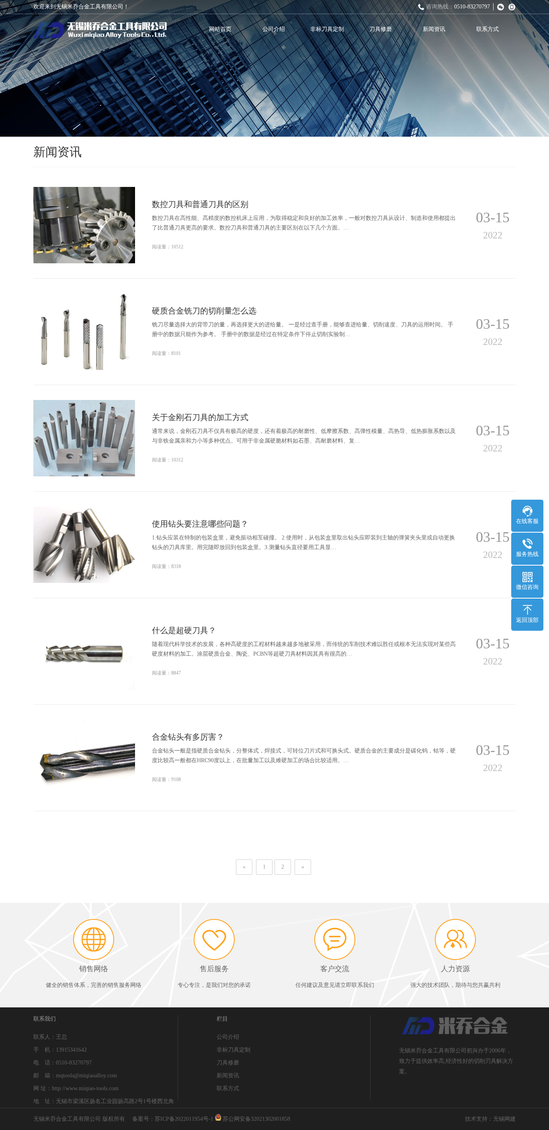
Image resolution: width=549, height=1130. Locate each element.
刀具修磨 (380, 29)
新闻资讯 (434, 29)
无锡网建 (504, 1119)
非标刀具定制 (327, 29)
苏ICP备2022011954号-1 (184, 1119)
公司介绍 (273, 29)
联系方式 (487, 29)
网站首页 (220, 29)
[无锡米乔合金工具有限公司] (100, 30)
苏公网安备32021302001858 (255, 1119)
